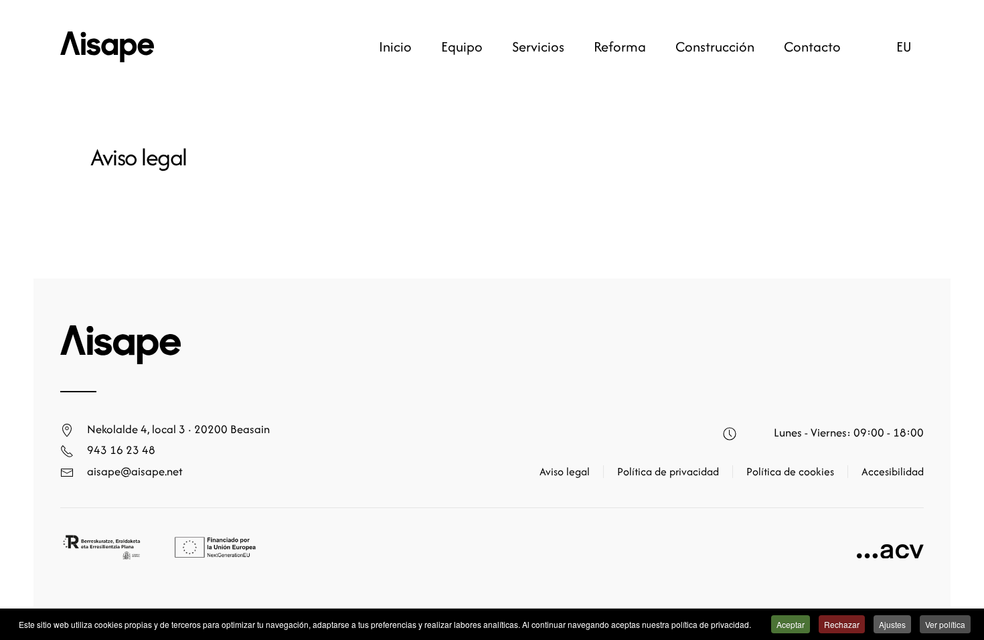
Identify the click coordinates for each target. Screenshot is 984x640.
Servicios (538, 46)
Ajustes (892, 624)
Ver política (945, 624)
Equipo (462, 46)
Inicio (395, 46)
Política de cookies (790, 471)
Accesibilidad (893, 471)
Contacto (812, 46)
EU (904, 46)
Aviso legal (565, 471)
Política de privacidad (668, 471)
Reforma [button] (620, 46)
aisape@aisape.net (135, 471)
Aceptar (790, 624)
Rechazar (841, 624)
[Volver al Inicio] (107, 46)
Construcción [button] (714, 46)
